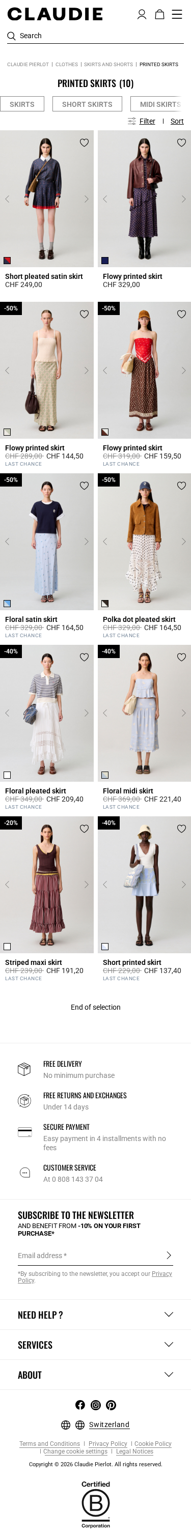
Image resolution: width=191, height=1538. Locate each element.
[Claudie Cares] (95, 1504)
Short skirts (87, 104)
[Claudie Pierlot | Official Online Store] (54, 13)
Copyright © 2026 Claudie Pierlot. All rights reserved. (95, 1464)
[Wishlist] (84, 142)
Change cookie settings (75, 1451)
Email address (40, 1255)
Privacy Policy (107, 1444)
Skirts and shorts (108, 64)
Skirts (22, 104)
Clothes (67, 64)
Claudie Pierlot (28, 64)
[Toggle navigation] (177, 14)
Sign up (169, 1255)
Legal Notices (134, 1451)
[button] (142, 13)
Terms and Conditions (49, 1444)
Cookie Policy (153, 1444)
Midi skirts (160, 104)
